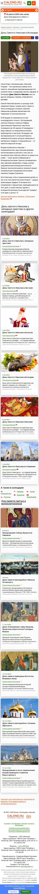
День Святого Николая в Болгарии (18, 377)
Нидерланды (6, 494)
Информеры (19, 825)
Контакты (31, 823)
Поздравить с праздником (22, 38)
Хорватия (20, 495)
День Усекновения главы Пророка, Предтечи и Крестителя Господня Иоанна (18, 629)
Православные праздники (11, 538)
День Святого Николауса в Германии (18, 466)
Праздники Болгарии (9, 380)
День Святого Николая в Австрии (17, 288)
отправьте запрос (31, 882)
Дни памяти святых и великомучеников (13, 502)
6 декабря (5, 38)
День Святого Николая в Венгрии (17, 422)
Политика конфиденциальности (19, 831)
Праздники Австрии (9, 291)
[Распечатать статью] (36, 37)
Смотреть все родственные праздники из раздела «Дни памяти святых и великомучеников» (18, 801)
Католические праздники (10, 246)
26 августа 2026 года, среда (17, 14)
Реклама (24, 823)
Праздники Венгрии (8, 425)
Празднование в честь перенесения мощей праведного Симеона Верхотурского (18, 772)
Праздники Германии (9, 469)
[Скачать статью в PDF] (32, 37)
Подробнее (13, 892)
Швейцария (31, 497)
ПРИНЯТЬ (25, 892)
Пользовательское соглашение (19, 830)
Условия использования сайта (19, 828)
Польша (7, 497)
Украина (20, 492)
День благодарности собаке (15, 17)
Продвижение (16, 823)
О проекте (7, 823)
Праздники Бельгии (8, 335)
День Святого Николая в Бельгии (17, 332)
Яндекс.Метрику (19, 888)
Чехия (32, 492)
